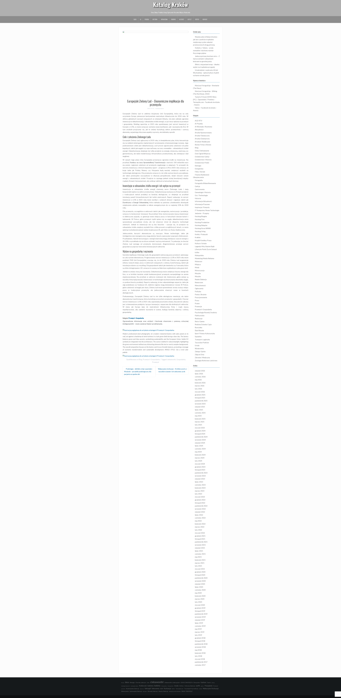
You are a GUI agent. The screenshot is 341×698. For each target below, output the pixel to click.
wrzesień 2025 (200, 404)
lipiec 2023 (199, 482)
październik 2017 (201, 662)
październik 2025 (201, 401)
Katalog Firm (199, 219)
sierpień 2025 (200, 407)
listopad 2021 (200, 539)
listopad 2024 (200, 434)
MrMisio (181, 686)
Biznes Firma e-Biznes (203, 145)
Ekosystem (196, 682)
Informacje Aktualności (203, 201)
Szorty (173, 688)
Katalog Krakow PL (125, 686)
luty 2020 (198, 602)
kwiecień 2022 (200, 524)
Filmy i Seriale (200, 172)
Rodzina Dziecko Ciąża (203, 324)
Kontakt (205, 19)
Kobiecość (143, 686)
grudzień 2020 (200, 572)
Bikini (127, 682)
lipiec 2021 (199, 551)
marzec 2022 (199, 527)
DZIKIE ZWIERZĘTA (187, 682)
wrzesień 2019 (200, 617)
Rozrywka (198, 327)
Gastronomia (200, 189)
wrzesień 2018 (200, 647)
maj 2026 (198, 380)
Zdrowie (145, 691)
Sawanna (142, 688)
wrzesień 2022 (200, 509)
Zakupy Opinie (200, 352)
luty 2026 (198, 389)
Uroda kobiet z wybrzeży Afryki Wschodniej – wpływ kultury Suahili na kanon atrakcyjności (206, 72)
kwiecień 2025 (200, 419)
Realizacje (198, 319)
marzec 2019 (199, 632)
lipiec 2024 (199, 446)
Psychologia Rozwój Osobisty (206, 312)
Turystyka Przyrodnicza (191, 688)
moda (176, 686)
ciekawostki (171, 359)
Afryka (122, 682)
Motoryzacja (199, 270)
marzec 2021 (199, 563)
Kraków (197, 237)
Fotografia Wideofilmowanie (205, 183)
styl (161, 688)
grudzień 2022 (200, 500)
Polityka (198, 291)
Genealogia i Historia (203, 192)
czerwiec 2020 (200, 590)
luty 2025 (198, 425)
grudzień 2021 (200, 536)
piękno (202, 686)
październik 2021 (201, 542)
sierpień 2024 (200, 443)
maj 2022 (198, 521)
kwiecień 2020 (200, 596)
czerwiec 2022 (200, 518)
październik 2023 (201, 473)
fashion (203, 682)
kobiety (157, 686)
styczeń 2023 (200, 497)
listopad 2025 (200, 398)
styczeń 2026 (200, 392)
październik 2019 (201, 614)
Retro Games (200, 321)
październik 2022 (201, 506)
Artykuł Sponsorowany (203, 133)
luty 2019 (198, 635)
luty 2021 (198, 566)
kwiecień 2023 (200, 488)
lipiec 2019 (199, 623)
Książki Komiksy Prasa (203, 240)
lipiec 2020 (199, 587)
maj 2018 (198, 650)
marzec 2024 (199, 458)
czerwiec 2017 (200, 665)
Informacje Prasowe (202, 204)
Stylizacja (167, 688)
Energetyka (199, 169)
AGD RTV (198, 121)
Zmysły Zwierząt (163, 691)
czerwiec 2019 (200, 626)
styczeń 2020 (200, 605)
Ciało (148, 682)
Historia (155, 19)
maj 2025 (198, 416)
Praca (197, 300)
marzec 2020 (199, 599)
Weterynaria (125, 691)
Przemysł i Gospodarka (151, 359)
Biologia (132, 682)
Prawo (197, 303)
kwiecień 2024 (200, 455)
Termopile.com (179, 688)
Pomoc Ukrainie (200, 294)
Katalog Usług (200, 231)
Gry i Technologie (201, 195)
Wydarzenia (164, 19)
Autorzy (181, 19)
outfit (198, 686)
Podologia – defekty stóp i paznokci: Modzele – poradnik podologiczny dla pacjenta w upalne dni (138, 371)
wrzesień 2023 (200, 476)
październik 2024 (201, 437)
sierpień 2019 (200, 620)
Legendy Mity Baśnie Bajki (204, 246)
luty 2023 (198, 494)
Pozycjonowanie (201, 297)
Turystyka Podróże (202, 343)
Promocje (198, 306)
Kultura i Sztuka (201, 243)
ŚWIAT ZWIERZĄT (187, 691)
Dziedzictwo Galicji (202, 157)
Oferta (197, 19)
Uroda (197, 345)
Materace (198, 261)
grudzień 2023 (200, 467)
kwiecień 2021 (200, 560)
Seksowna (155, 688)
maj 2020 (198, 593)
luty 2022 (198, 530)
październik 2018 (201, 644)
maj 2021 (198, 557)
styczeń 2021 (200, 569)
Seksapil (148, 688)
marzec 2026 (199, 386)
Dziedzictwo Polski (202, 163)
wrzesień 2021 (200, 545)
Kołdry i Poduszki (201, 234)
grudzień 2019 (200, 608)
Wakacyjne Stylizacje (211, 688)
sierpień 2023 (200, 479)
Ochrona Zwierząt (189, 686)
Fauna (209, 682)
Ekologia (198, 166)
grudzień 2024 (200, 431)
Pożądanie (209, 686)
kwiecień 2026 (200, 383)
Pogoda (147, 19)
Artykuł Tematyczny (202, 136)
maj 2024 (198, 452)
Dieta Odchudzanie (202, 151)
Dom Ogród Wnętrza (202, 154)
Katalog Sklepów (201, 225)
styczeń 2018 (200, 659)
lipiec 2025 (199, 410)
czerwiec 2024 (200, 449)
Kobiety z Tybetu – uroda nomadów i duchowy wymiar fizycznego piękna (203, 50)
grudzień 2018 (200, 638)
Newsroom (199, 282)
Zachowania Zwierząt (135, 691)
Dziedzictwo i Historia (203, 160)
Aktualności (199, 130)
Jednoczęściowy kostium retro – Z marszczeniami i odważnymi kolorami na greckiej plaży (206, 59)
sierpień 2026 (200, 371)
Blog (135, 19)
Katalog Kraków (170, 4)
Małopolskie (170, 686)
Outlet (190, 19)
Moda (197, 267)
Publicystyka (199, 316)
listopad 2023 (200, 470)
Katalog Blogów (201, 216)
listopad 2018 (200, 641)
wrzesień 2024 (200, 440)
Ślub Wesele (199, 330)
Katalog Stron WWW (203, 228)
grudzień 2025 (200, 395)
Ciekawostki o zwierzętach (172, 682)
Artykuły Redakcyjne (202, 142)
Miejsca (198, 264)
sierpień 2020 (200, 584)
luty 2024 (198, 461)
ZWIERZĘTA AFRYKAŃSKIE (175, 691)
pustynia (123, 688)
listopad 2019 (200, 611)
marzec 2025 (199, 422)
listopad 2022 (200, 503)
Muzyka (198, 273)
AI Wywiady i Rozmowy (203, 127)
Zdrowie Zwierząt (153, 691)
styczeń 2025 (200, 428)
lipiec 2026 (199, 374)
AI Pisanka (199, 124)
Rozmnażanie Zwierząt (132, 688)
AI (140, 19)
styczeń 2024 (200, 464)
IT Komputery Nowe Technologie (207, 210)
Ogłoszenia (199, 288)
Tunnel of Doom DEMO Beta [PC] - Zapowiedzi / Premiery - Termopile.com (204, 99)
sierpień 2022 (200, 512)
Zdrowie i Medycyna (202, 358)
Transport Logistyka (202, 340)
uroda (200, 688)
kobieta (150, 686)
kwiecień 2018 (200, 653)
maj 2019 (198, 629)
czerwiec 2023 (200, 485)
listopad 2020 (200, 575)
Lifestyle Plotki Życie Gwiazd (206, 249)
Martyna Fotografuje (203, 86)
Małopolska (199, 255)
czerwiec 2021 (200, 554)
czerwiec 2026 (200, 377)
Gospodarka (180, 359)
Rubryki (173, 19)
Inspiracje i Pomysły (202, 207)
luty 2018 (198, 656)
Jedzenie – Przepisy (202, 213)
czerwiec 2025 (200, 413)
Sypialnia (198, 337)
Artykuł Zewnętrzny (202, 139)
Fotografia (199, 180)
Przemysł (155, 362)
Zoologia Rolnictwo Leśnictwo (206, 361)
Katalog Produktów (202, 222)
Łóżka (197, 252)
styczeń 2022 (200, 533)
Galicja (197, 186)
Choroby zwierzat (140, 682)
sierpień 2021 (200, 548)
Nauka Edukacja (201, 279)
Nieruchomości (200, 285)
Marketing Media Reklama (204, 258)
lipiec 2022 (199, 515)
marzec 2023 (199, 491)
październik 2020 (201, 578)
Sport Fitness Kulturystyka (205, 334)
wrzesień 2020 (200, 581)
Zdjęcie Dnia (199, 355)
